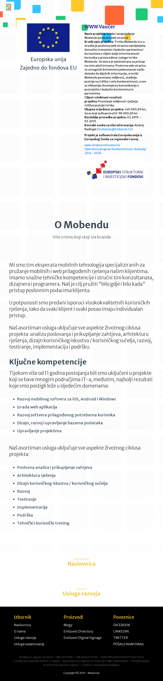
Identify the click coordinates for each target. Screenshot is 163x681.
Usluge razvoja (25, 638)
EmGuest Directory (78, 631)
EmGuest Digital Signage (83, 638)
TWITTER (120, 638)
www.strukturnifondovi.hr (102, 145)
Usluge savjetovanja (29, 644)
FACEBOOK (121, 625)
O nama (19, 631)
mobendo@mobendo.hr (115, 129)
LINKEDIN (121, 631)
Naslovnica (22, 625)
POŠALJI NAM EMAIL (128, 644)
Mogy (68, 625)
